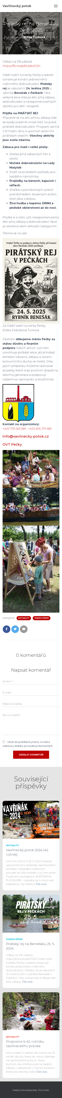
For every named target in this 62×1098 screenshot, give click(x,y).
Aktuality (23, 618)
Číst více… (42, 884)
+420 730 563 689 (14, 428)
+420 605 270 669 (40, 428)
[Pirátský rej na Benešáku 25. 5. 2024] (31, 913)
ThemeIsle (43, 1090)
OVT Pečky (12, 444)
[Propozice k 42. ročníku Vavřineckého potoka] (31, 1011)
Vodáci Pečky (41, 618)
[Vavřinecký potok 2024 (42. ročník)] (31, 819)
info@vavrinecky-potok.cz (26, 436)
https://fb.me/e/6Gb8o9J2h (21, 66)
